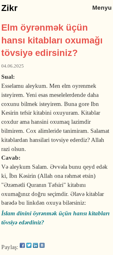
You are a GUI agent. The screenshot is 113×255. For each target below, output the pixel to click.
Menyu (102, 7)
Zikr (9, 8)
